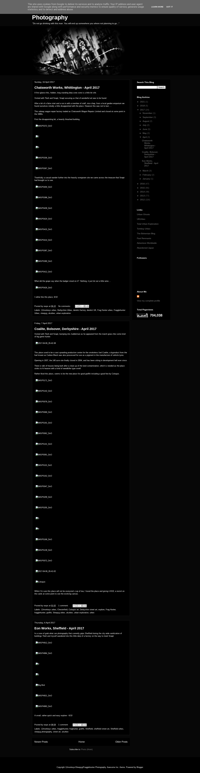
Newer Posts (41, 742)
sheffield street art (101, 729)
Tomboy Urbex (143, 229)
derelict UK (91, 310)
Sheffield (89, 729)
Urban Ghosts (143, 214)
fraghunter (73, 729)
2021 (142, 102)
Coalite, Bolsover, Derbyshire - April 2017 (65, 329)
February (147, 175)
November (148, 113)
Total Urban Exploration (148, 224)
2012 (142, 199)
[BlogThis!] (79, 306)
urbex (92, 613)
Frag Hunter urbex (105, 310)
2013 (142, 195)
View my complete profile (148, 301)
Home (81, 742)
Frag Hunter (111, 609)
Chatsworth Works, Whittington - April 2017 (67, 87)
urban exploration (63, 313)
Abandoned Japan (145, 248)
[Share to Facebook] (84, 306)
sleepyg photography (43, 732)
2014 (142, 192)
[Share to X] (82, 306)
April (145, 137)
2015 (142, 188)
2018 (142, 105)
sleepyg (44, 313)
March (146, 171)
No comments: (64, 306)
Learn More (157, 7)
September (148, 117)
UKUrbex (141, 219)
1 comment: (63, 606)
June (145, 129)
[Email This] (76, 306)
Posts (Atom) (87, 749)
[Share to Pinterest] (87, 306)
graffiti (49, 613)
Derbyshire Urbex (64, 310)
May (145, 133)
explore (101, 609)
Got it (169, 7)
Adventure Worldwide (147, 243)
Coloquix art (74, 609)
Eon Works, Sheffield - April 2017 (59, 628)
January (147, 179)
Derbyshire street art (88, 609)
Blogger (140, 767)
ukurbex (51, 313)
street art (57, 732)
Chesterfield (62, 609)
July (145, 125)
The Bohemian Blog (146, 233)
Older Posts (121, 742)
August (146, 121)
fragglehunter (39, 613)
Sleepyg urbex (59, 613)
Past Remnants (144, 238)
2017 (142, 110)
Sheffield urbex (117, 729)
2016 (142, 184)
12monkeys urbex (48, 310)
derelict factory (79, 310)
